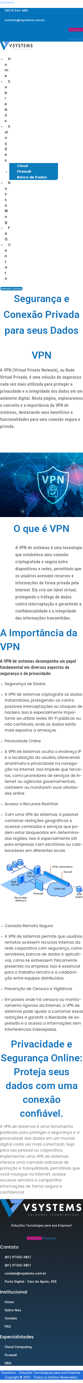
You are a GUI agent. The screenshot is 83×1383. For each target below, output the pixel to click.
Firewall (24, 171)
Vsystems (7, 2)
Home (7, 67)
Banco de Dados (32, 177)
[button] (6, 143)
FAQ (7, 233)
